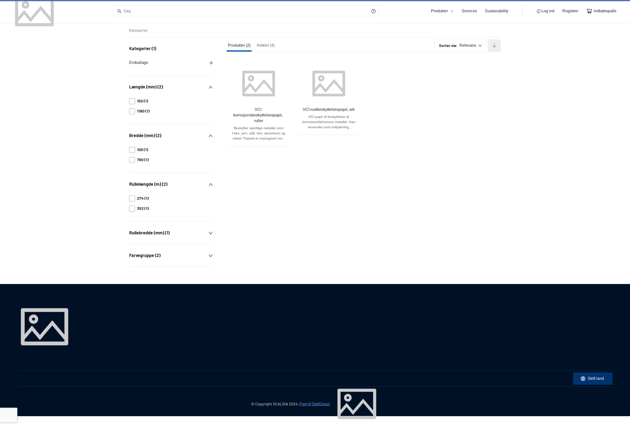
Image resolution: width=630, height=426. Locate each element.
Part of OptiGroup (314, 404)
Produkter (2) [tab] (239, 45)
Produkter (439, 11)
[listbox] (171, 106)
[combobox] (460, 45)
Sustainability (496, 11)
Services (469, 11)
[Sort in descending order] (494, 45)
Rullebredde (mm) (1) (149, 232)
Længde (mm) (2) (146, 86)
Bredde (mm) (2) (145, 135)
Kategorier (138, 30)
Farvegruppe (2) (144, 255)
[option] (171, 101)
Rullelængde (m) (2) (148, 184)
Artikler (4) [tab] (266, 45)
